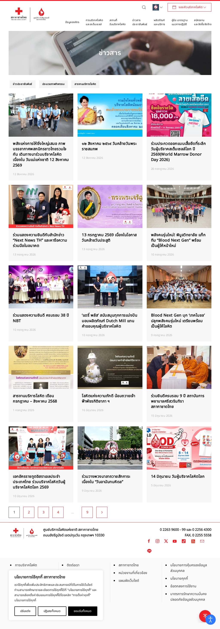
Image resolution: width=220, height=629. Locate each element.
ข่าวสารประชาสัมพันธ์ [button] (139, 22)
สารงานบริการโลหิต (85, 84)
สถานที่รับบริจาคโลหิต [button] (118, 22)
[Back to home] (30, 15)
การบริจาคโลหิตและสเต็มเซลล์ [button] (94, 22)
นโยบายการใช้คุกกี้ (25, 600)
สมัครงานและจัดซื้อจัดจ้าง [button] (202, 22)
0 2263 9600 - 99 (173, 529)
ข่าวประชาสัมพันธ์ (22, 84)
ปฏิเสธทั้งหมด (52, 611)
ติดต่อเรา (73, 565)
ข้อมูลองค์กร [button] (72, 22)
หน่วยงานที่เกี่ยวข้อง (133, 572)
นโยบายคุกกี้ (179, 578)
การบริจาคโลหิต (26, 565)
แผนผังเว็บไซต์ (129, 580)
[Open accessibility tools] (210, 619)
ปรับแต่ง (25, 611)
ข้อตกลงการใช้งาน (183, 586)
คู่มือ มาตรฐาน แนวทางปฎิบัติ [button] (180, 22)
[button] (145, 7)
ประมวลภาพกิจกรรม (53, 84)
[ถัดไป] (101, 512)
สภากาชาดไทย (129, 565)
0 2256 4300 (201, 529)
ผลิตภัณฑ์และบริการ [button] (159, 22)
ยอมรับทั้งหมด (83, 611)
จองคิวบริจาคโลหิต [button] (191, 7)
